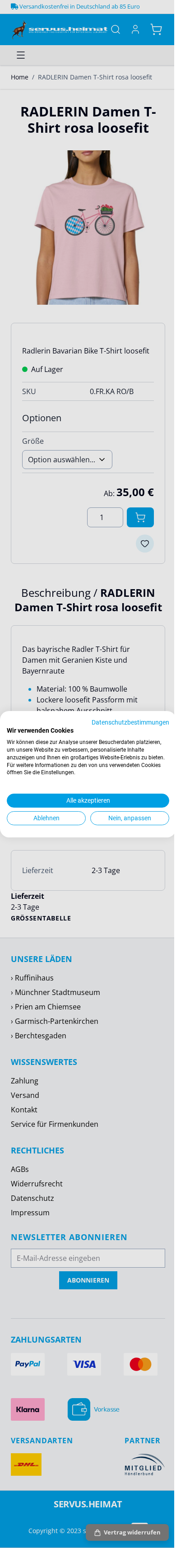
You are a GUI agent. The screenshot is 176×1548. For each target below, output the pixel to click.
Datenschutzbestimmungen (130, 721)
